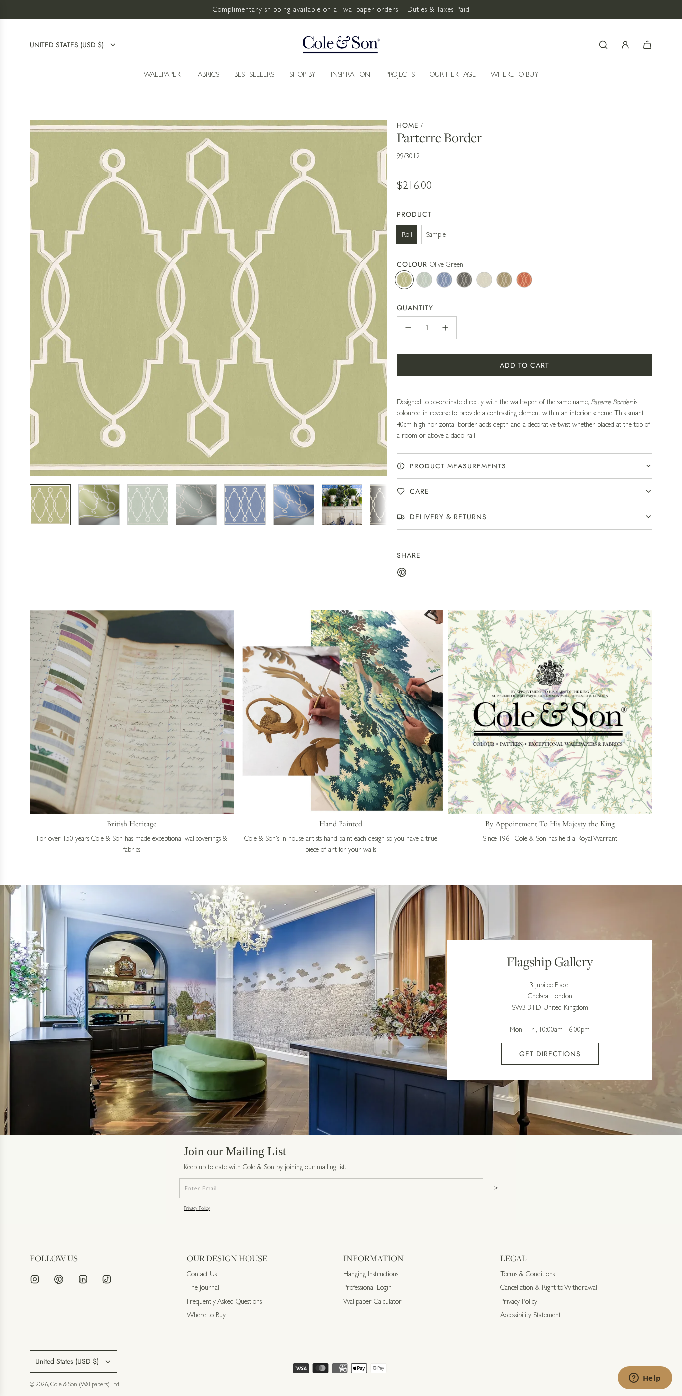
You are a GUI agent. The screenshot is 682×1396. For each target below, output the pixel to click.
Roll (407, 234)
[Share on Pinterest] (402, 573)
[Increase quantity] (445, 328)
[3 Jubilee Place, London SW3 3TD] (341, 1010)
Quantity (415, 308)
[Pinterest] (59, 1279)
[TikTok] (107, 1279)
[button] (38, 298)
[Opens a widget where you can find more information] (644, 1378)
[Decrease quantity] (408, 328)
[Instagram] (35, 1279)
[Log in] (625, 45)
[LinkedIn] (83, 1279)
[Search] (603, 45)
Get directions (550, 1054)
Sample (436, 234)
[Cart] (647, 45)
